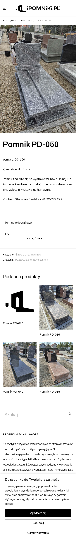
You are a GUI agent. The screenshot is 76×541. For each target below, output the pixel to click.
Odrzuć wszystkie (38, 533)
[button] (70, 413)
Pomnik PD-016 (49, 334)
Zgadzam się (38, 513)
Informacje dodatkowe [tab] (17, 222)
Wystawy (36, 254)
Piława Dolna (26, 20)
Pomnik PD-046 (13, 323)
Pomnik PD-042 (13, 391)
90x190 (19, 259)
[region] (38, 507)
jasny (35, 259)
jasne (28, 259)
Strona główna (9, 20)
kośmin (43, 259)
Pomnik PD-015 (49, 391)
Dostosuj (38, 523)
